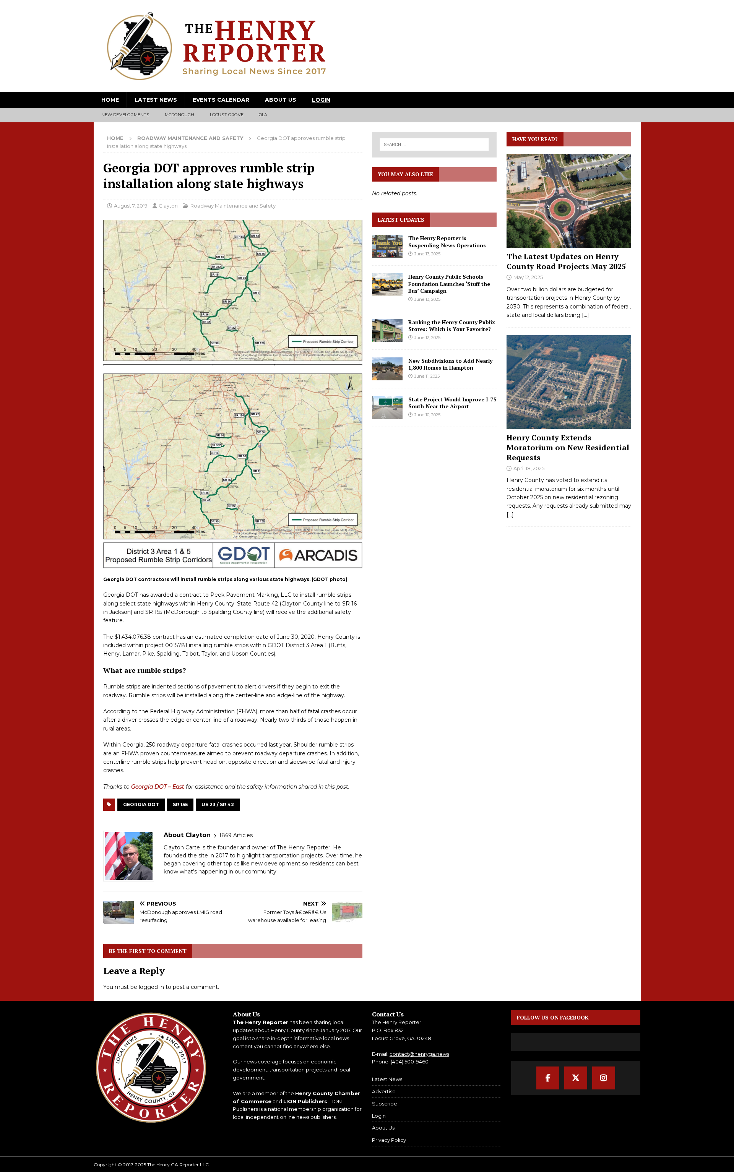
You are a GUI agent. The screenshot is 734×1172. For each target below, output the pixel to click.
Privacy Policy (389, 1140)
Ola (263, 114)
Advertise (384, 1091)
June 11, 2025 (427, 376)
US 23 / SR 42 (217, 804)
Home (110, 99)
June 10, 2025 (427, 414)
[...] (585, 315)
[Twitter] (575, 1077)
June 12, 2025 (427, 337)
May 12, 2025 (528, 277)
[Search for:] (434, 144)
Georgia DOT (141, 804)
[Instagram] (603, 1077)
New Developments (125, 114)
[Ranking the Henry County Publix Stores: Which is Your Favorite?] (387, 330)
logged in (151, 987)
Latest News (156, 99)
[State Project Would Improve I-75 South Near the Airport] (387, 407)
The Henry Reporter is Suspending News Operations (447, 241)
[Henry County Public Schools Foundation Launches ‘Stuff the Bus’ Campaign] (387, 284)
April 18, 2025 (528, 468)
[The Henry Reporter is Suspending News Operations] (387, 246)
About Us (280, 99)
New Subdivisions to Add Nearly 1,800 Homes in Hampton (450, 364)
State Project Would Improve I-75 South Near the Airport (452, 403)
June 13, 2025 (427, 253)
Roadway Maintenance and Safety (233, 206)
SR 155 (180, 804)
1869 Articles (236, 835)
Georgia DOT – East (157, 786)
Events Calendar (221, 99)
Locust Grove (227, 114)
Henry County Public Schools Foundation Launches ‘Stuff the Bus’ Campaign (449, 283)
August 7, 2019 (131, 206)
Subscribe (384, 1104)
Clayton (168, 206)
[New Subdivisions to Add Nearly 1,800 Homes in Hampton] (387, 368)
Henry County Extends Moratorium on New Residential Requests (568, 447)
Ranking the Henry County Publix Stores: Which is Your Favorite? (451, 325)
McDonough (180, 114)
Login (321, 99)
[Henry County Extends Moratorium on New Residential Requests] (569, 382)
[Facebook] (547, 1077)
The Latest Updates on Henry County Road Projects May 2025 (566, 261)
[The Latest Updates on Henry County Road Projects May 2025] (569, 201)
